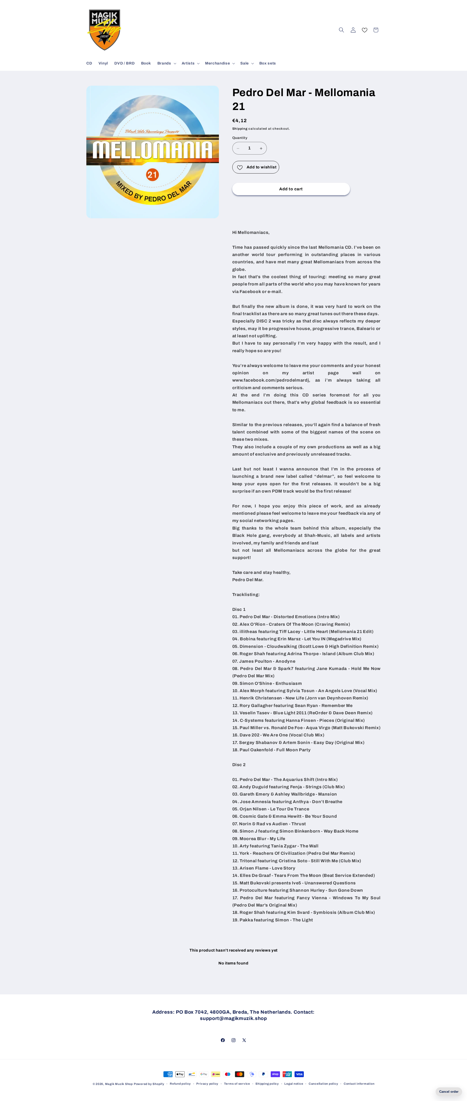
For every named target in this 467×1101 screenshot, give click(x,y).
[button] (166, 63)
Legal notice (293, 1083)
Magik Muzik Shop (119, 1084)
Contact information (359, 1083)
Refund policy (180, 1083)
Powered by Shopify (149, 1084)
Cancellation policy (323, 1083)
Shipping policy (267, 1083)
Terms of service (237, 1083)
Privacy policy (207, 1083)
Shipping (240, 128)
